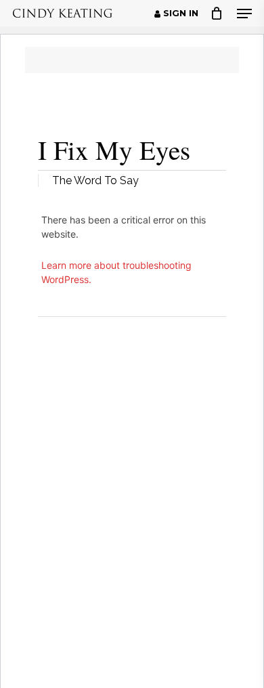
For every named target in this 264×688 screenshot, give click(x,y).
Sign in (179, 13)
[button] (244, 13)
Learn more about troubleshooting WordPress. (116, 272)
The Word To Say (95, 180)
